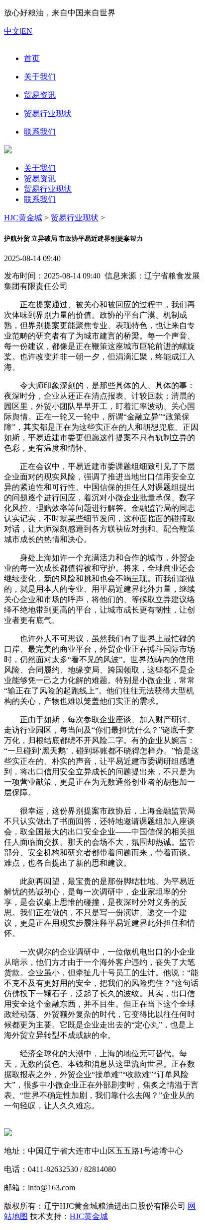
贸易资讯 (40, 178)
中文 (12, 31)
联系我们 (40, 199)
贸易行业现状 (48, 189)
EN (26, 31)
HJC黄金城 (23, 217)
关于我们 (40, 168)
